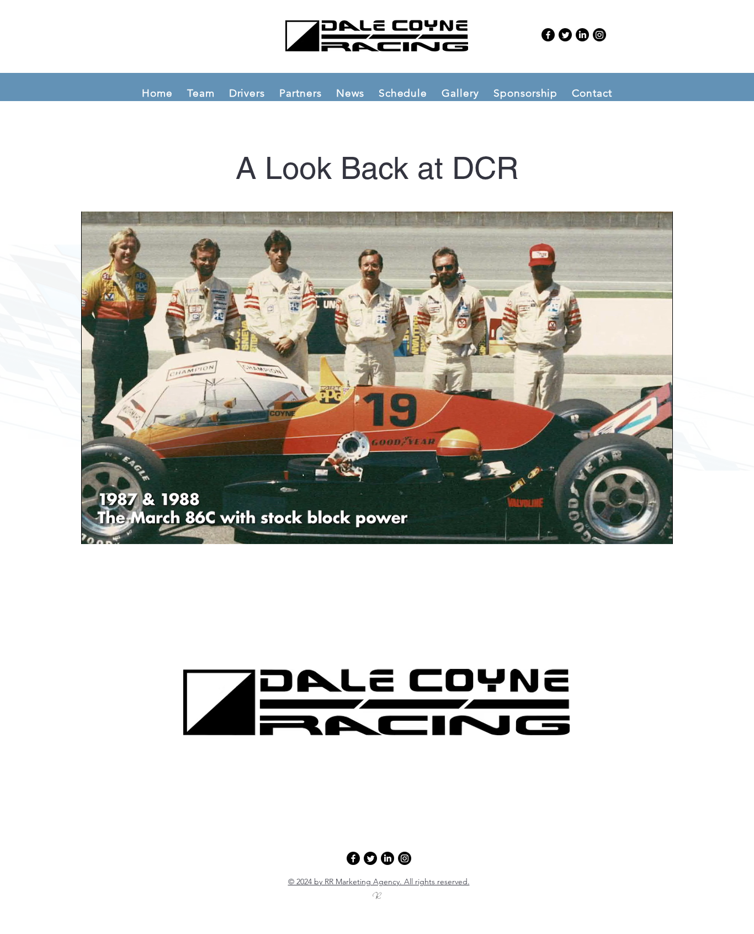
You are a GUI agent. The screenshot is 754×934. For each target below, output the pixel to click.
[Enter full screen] (658, 529)
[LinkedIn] (582, 34)
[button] (201, 93)
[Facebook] (548, 34)
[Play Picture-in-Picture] (639, 529)
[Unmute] (114, 529)
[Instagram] (599, 34)
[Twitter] (565, 34)
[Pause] (95, 529)
